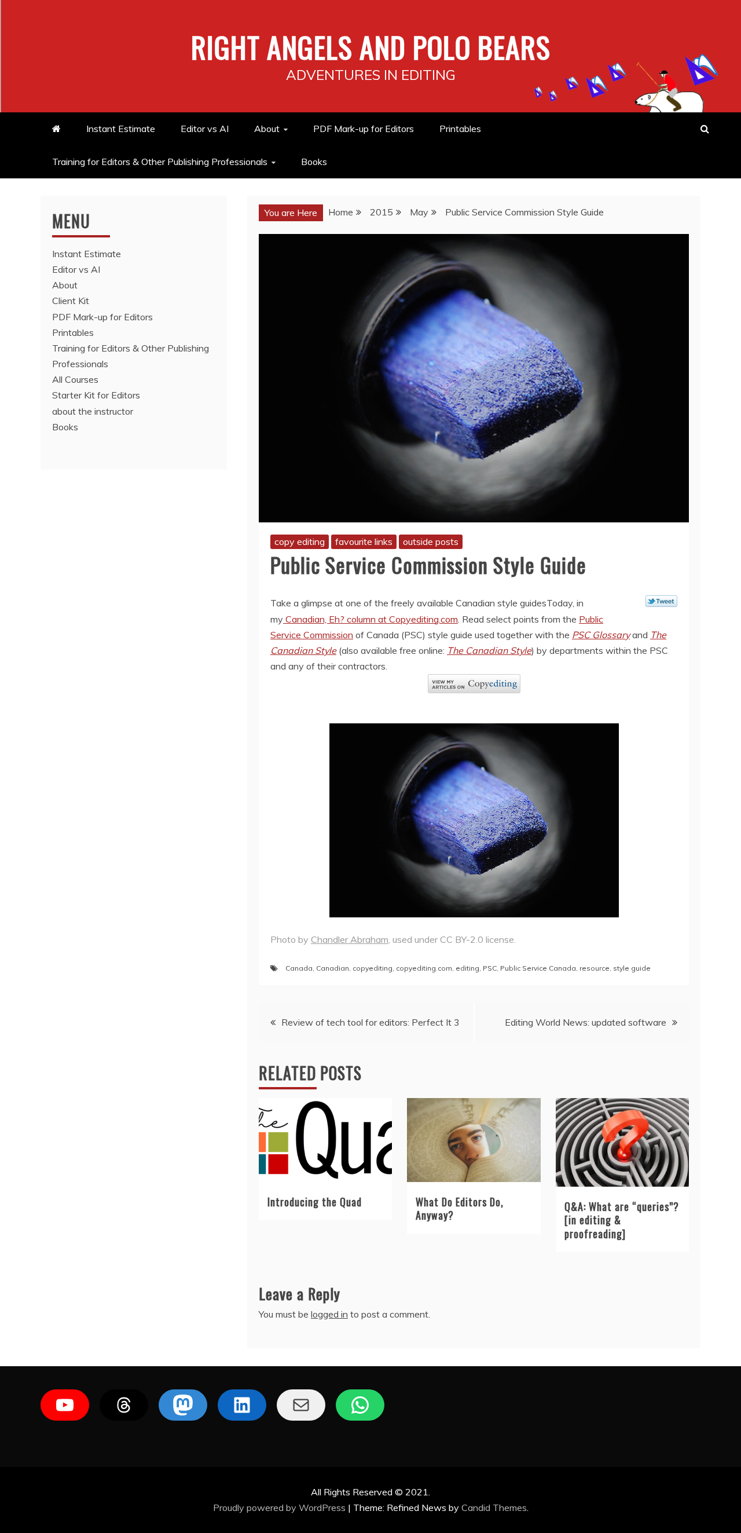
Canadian (332, 968)
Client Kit (70, 300)
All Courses (75, 379)
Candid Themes (494, 1507)
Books (314, 161)
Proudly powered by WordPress (280, 1507)
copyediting (372, 968)
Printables (460, 128)
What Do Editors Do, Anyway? (460, 1208)
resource (594, 968)
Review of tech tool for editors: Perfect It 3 (370, 1022)
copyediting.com (424, 968)
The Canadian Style (489, 650)
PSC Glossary (601, 635)
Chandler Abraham (349, 939)
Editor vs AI (205, 128)
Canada (299, 968)
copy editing (299, 541)
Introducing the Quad (314, 1201)
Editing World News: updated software (585, 1022)
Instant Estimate (120, 128)
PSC (490, 968)
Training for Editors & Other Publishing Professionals (159, 161)
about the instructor (92, 411)
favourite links (363, 541)
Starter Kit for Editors (96, 395)
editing (467, 968)
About (267, 128)
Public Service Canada (538, 968)
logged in (329, 1314)
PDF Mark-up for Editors (363, 128)
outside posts (430, 541)
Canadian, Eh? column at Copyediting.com (370, 619)
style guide (632, 968)
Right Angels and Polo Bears (371, 46)
